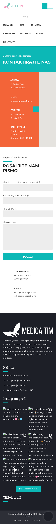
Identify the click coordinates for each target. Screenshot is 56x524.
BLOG (39, 33)
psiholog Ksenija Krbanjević (16, 380)
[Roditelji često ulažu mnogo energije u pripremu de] (15, 445)
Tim (22, 25)
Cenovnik (9, 33)
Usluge (8, 25)
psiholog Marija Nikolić (14, 385)
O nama (36, 25)
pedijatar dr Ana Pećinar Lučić (18, 390)
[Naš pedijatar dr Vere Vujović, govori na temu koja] (15, 470)
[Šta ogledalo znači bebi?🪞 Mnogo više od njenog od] (40, 419)
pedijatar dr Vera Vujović (15, 375)
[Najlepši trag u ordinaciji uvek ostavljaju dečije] (40, 445)
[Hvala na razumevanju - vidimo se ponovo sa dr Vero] (15, 419)
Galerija (25, 33)
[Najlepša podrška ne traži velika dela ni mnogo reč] (40, 470)
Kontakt (9, 42)
